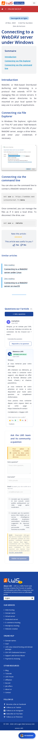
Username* (11, 477)
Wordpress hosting (12, 626)
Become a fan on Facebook (16, 704)
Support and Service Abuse (15, 655)
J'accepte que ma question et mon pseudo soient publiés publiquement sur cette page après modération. (20, 503)
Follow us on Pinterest (14, 717)
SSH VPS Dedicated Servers (15, 652)
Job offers (8, 686)
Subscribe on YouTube (14, 714)
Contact (8, 692)
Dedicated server (11, 619)
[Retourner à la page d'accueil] (2, 9)
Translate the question (15, 339)
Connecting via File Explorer (18, 61)
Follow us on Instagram (14, 710)
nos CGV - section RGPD (15, 552)
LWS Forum (9, 677)
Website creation (11, 629)
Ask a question (19, 314)
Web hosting (9, 610)
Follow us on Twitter (13, 707)
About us (8, 689)
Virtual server (10, 616)
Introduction (10, 57)
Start (7, 644)
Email (19, 487)
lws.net (7, 683)
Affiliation (8, 680)
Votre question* (12, 462)
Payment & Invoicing (12, 659)
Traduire (11, 424)
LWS (10, 586)
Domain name (10, 613)
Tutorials (8, 673)
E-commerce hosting (12, 622)
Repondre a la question (20, 344)
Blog (7, 670)
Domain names (10, 641)
